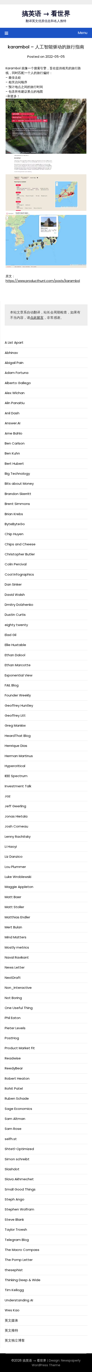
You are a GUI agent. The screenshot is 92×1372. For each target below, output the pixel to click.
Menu (82, 32)
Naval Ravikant (17, 957)
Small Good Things (20, 1189)
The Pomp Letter (19, 1259)
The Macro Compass (22, 1249)
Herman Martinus (19, 756)
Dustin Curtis (15, 614)
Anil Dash (12, 413)
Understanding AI (19, 1300)
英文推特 (11, 1330)
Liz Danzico (14, 856)
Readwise (13, 1058)
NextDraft (13, 977)
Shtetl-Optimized (19, 1149)
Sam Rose (13, 1128)
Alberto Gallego (18, 383)
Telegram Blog (17, 1239)
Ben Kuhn (12, 453)
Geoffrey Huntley (19, 705)
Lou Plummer (15, 866)
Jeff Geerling (15, 806)
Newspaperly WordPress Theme (56, 1362)
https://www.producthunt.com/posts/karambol (43, 281)
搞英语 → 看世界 (46, 13)
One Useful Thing (19, 1007)
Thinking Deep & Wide (22, 1280)
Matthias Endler (17, 917)
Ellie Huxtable (15, 644)
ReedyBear (14, 1068)
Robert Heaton (17, 1078)
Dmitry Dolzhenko (19, 604)
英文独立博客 (15, 1340)
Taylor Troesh (16, 1229)
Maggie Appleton (19, 886)
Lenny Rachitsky (18, 836)
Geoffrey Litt (15, 715)
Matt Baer (13, 897)
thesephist (14, 1270)
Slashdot (12, 1169)
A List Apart (14, 342)
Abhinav (11, 352)
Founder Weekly (18, 695)
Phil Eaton (13, 1017)
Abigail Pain (14, 362)
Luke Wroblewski (18, 876)
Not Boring (13, 997)
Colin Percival (16, 564)
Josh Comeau (16, 826)
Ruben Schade (17, 1098)
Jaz (7, 796)
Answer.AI (12, 423)
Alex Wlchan (15, 393)
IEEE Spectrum (16, 776)
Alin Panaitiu (15, 403)
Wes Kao (12, 1310)
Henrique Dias (16, 745)
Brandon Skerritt (18, 493)
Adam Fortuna (16, 372)
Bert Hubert (14, 463)
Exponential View (18, 675)
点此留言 (37, 317)
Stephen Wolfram (19, 1209)
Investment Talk (18, 786)
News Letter (15, 967)
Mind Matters (15, 937)
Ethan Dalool (15, 655)
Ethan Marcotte (18, 665)
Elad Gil (10, 634)
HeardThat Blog (18, 735)
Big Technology (17, 473)
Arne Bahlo (13, 433)
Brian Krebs (14, 514)
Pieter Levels (15, 1028)
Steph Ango (14, 1199)
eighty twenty (16, 624)
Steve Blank (14, 1219)
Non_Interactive (18, 987)
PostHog (12, 1038)
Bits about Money (19, 483)
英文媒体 (11, 1320)
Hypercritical (15, 766)
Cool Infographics (19, 574)
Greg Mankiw (15, 725)
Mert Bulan (13, 927)
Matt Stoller (14, 907)
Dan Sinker (13, 584)
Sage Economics (18, 1108)
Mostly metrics (17, 947)
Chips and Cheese (20, 544)
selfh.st (11, 1139)
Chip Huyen (14, 534)
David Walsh (15, 594)
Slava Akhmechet (19, 1179)
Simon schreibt (17, 1159)
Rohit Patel (14, 1088)
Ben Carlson (15, 443)
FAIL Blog (12, 685)
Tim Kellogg (14, 1290)
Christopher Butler (20, 554)
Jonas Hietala (16, 816)
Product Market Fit (20, 1048)
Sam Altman (15, 1118)
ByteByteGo (15, 524)
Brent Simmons (17, 503)
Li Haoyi (11, 846)
